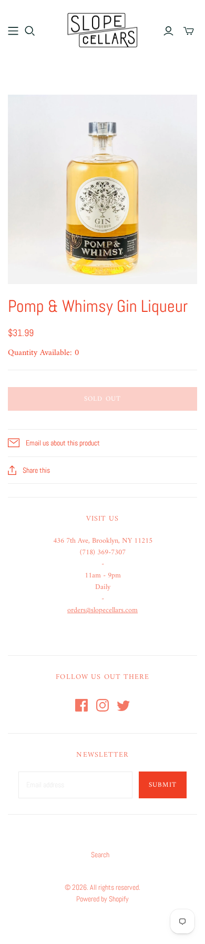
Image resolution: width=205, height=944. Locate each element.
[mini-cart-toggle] (188, 31)
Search (100, 854)
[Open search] (30, 31)
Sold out (102, 399)
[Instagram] (102, 705)
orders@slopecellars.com (102, 610)
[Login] (168, 31)
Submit (163, 785)
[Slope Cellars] (102, 29)
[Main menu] (13, 31)
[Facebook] (81, 705)
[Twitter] (123, 705)
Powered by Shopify (102, 899)
